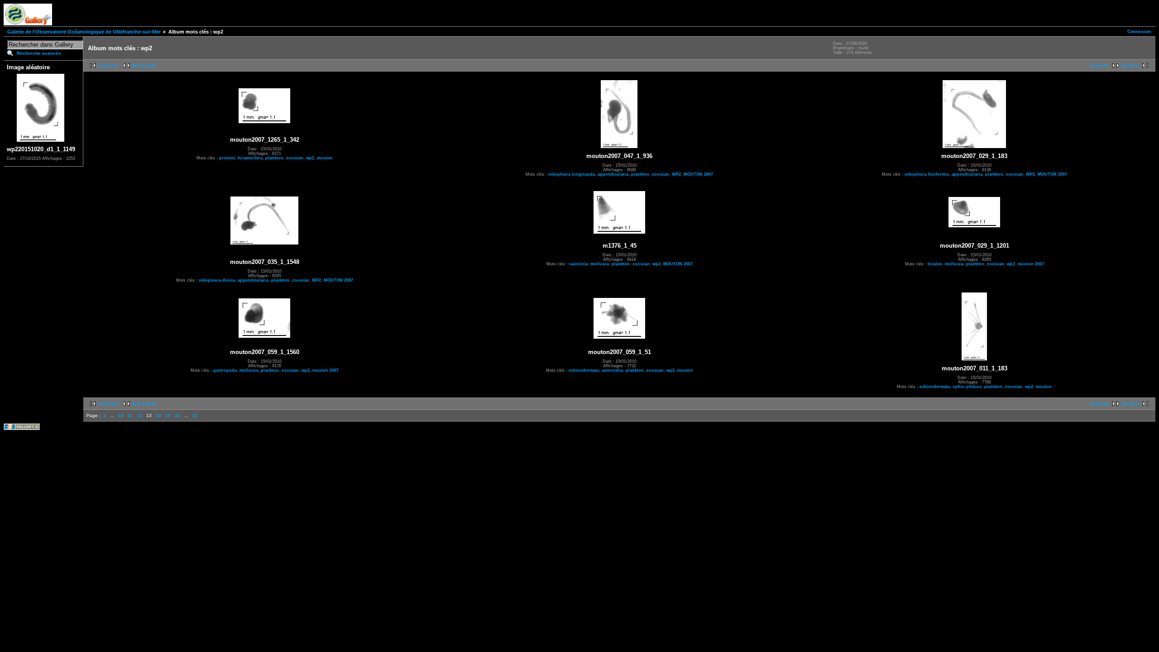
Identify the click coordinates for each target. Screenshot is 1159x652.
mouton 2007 (1031, 264)
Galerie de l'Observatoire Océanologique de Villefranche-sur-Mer (84, 31)
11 (130, 415)
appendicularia (613, 174)
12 (139, 415)
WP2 (676, 174)
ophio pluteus (967, 386)
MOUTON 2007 (698, 174)
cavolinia (578, 264)
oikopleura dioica (217, 280)
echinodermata (584, 370)
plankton (274, 158)
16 (177, 415)
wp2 (310, 158)
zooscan (294, 158)
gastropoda (225, 370)
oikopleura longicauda (571, 174)
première (109, 65)
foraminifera (250, 158)
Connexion (1139, 31)
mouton (325, 158)
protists (227, 158)
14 (158, 415)
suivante (1099, 65)
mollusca (599, 264)
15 (168, 415)
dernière (1130, 65)
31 (195, 415)
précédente (144, 65)
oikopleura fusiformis (927, 174)
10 (121, 415)
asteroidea (612, 370)
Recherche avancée (39, 53)
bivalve (935, 264)
